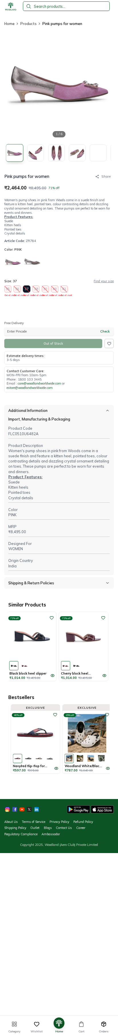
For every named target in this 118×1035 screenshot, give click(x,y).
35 (8, 290)
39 (45, 290)
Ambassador (51, 834)
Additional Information (28, 410)
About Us (11, 822)
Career (80, 828)
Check (105, 331)
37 (26, 290)
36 (17, 290)
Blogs (48, 828)
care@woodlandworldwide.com (39, 383)
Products (28, 23)
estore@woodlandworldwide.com (30, 388)
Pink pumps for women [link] (62, 23)
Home (9, 23)
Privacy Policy (59, 822)
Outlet (35, 828)
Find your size (104, 281)
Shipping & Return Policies (31, 583)
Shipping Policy (15, 828)
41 (64, 290)
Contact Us (64, 828)
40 (54, 290)
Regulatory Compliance (21, 834)
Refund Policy (83, 822)
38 (36, 290)
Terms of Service (33, 822)
